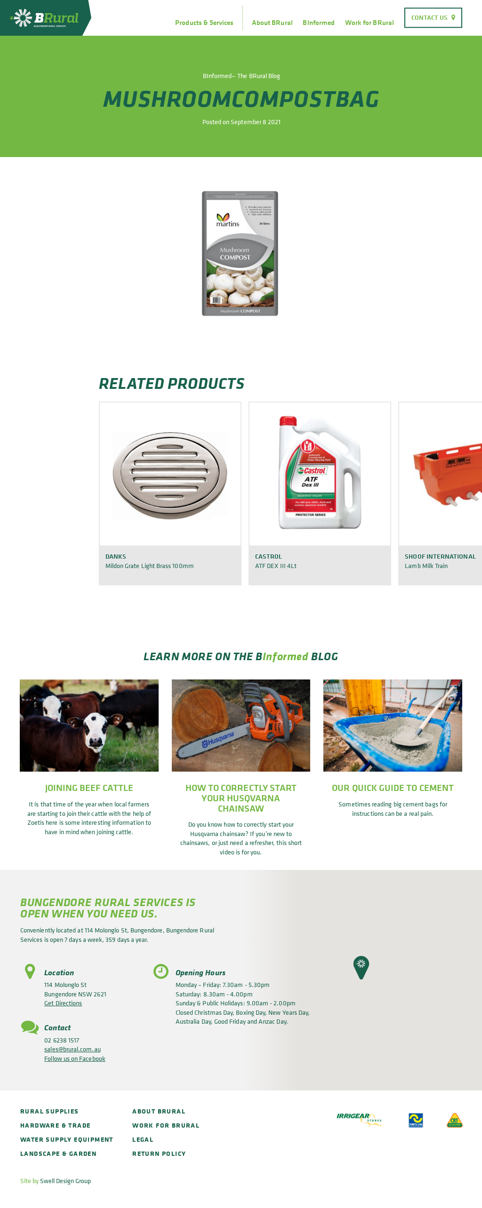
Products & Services (204, 22)
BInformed (319, 22)
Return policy (159, 1153)
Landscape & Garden (58, 1153)
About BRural (272, 22)
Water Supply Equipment (66, 1139)
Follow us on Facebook (74, 1058)
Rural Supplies (49, 1110)
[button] (361, 968)
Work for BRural (369, 22)
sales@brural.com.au (72, 1048)
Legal (142, 1139)
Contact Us (429, 17)
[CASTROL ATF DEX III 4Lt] (320, 473)
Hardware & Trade (55, 1125)
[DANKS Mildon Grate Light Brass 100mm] (170, 473)
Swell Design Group (65, 1180)
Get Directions (63, 1002)
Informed (286, 655)
